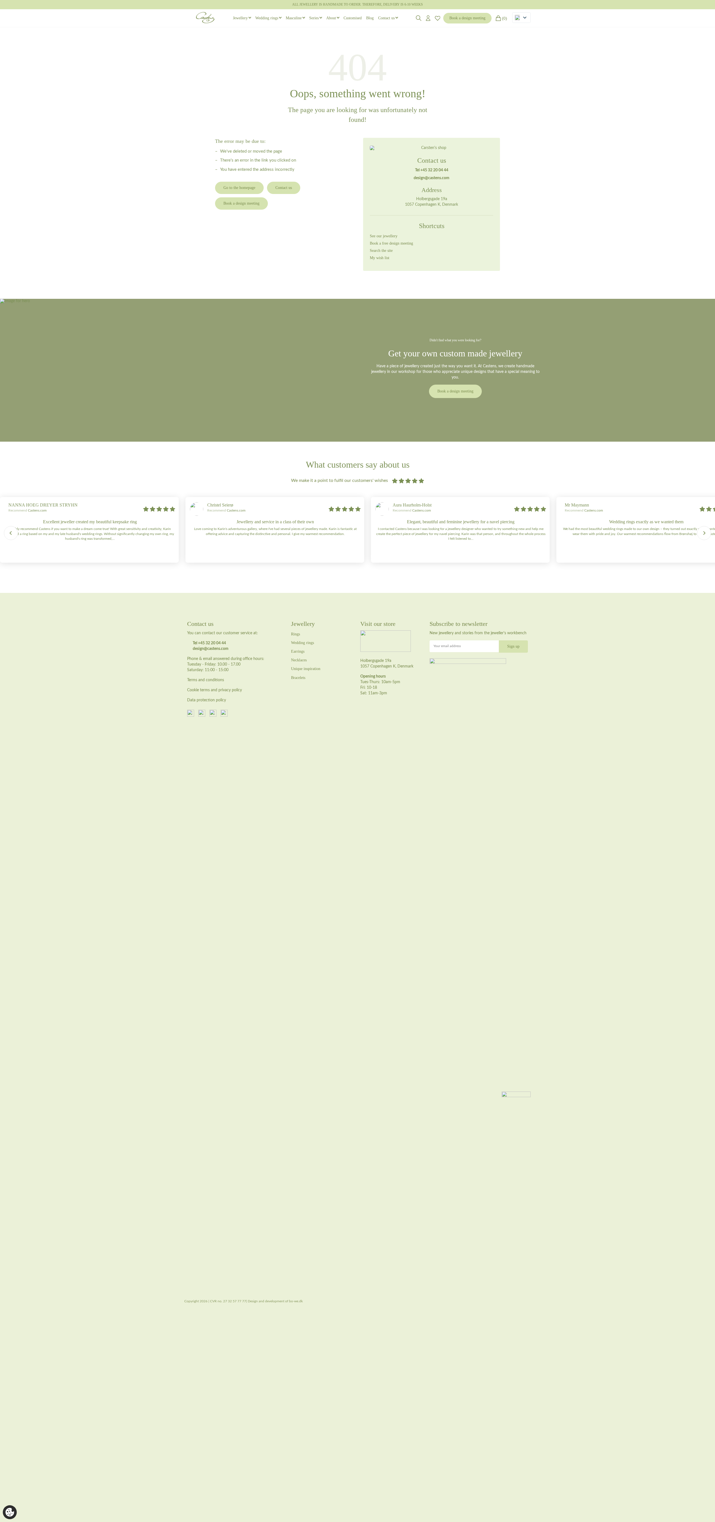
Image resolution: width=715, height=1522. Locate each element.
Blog (370, 18)
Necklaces (299, 660)
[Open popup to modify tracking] (10, 1512)
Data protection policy (206, 700)
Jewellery (240, 18)
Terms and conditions (205, 680)
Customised (353, 18)
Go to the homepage (239, 188)
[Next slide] (704, 533)
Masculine (294, 18)
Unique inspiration (305, 669)
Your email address (447, 646)
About (331, 18)
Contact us (386, 18)
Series (314, 18)
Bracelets (298, 678)
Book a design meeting (467, 18)
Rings (295, 634)
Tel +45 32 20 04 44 (431, 170)
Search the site (381, 250)
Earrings (297, 651)
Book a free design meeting (391, 243)
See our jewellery (383, 236)
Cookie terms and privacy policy (214, 690)
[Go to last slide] (11, 533)
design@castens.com (431, 178)
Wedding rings (266, 18)
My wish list (379, 258)
